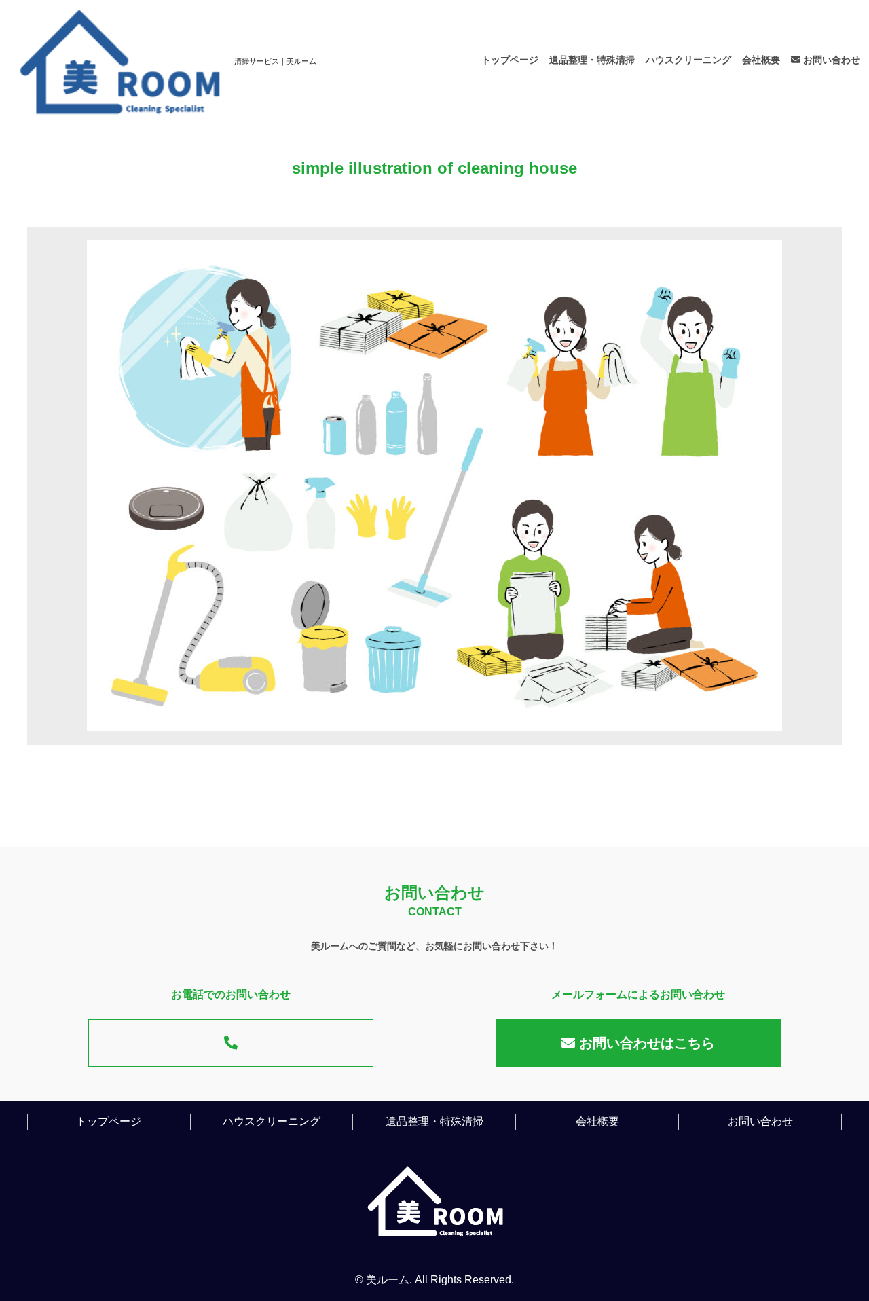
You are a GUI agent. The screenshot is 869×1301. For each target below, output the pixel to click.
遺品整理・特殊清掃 (592, 59)
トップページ (509, 59)
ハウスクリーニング (688, 59)
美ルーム (387, 1279)
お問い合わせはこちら (645, 1043)
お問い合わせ (830, 59)
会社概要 (761, 59)
